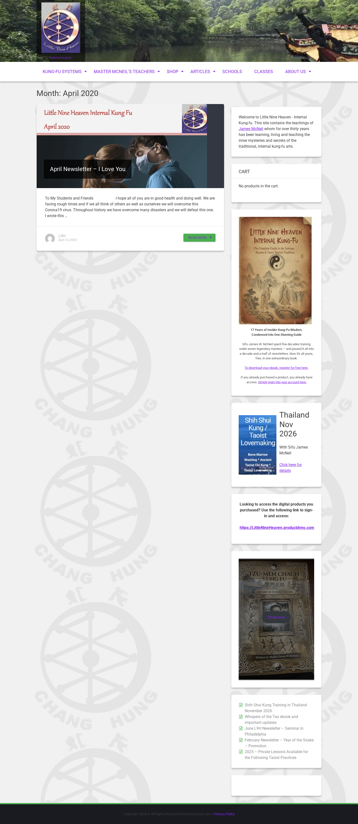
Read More (197, 238)
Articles (200, 71)
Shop (172, 71)
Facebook (292, 10)
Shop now (276, 617)
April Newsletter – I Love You (87, 169)
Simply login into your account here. (282, 382)
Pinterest (316, 10)
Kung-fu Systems (62, 71)
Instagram (280, 10)
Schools (232, 71)
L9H (62, 236)
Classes (263, 71)
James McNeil (251, 128)
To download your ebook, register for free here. (276, 368)
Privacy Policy (224, 814)
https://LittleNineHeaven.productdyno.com (277, 527)
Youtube (304, 10)
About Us (295, 71)
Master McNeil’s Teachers (124, 71)
